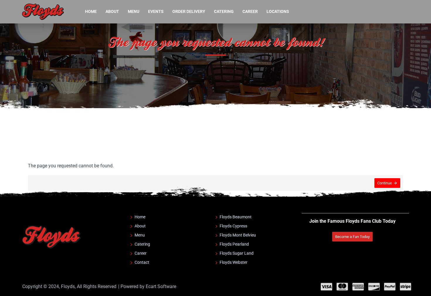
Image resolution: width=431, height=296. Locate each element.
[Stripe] (405, 286)
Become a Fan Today (352, 236)
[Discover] (374, 286)
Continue (384, 183)
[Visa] (326, 286)
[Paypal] (390, 286)
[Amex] (358, 286)
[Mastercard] (342, 286)
